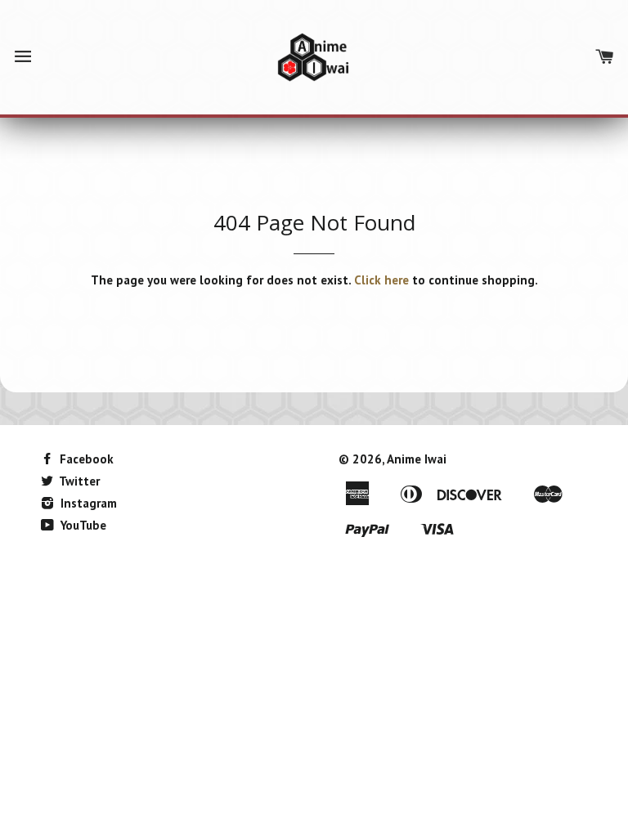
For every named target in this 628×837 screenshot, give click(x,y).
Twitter (78, 481)
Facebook (85, 459)
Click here (381, 280)
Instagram (87, 503)
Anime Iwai (416, 459)
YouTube (81, 525)
